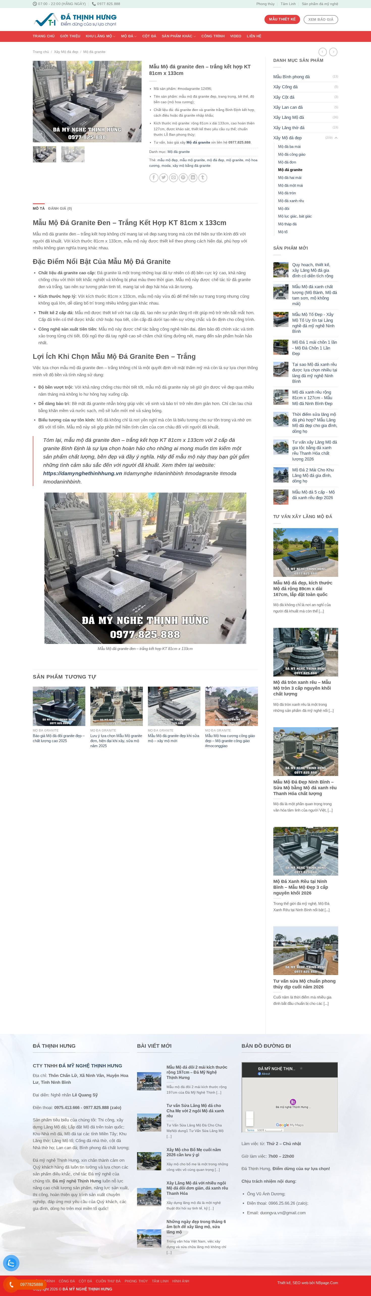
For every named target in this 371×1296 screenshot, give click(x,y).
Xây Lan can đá (288, 107)
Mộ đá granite (94, 52)
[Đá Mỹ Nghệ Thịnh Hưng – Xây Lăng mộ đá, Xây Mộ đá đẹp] (75, 20)
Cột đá (149, 36)
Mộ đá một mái (290, 185)
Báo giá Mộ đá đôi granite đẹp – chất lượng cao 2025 (59, 738)
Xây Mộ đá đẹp (66, 52)
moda (166, 166)
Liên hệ (254, 36)
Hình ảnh (180, 1281)
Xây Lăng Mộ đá (288, 117)
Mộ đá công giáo (291, 154)
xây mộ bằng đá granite (191, 166)
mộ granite (234, 160)
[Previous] (41, 101)
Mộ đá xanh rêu (291, 201)
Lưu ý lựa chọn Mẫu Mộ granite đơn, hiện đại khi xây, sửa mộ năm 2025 (116, 741)
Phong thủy (265, 4)
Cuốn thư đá (108, 1281)
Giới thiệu (70, 36)
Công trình (213, 36)
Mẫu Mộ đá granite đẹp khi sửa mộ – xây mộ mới (173, 738)
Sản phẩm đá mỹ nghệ (320, 4)
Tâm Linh (288, 4)
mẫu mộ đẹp (167, 160)
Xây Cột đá (283, 97)
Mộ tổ (282, 232)
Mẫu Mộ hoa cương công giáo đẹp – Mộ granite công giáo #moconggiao (230, 741)
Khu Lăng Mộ (99, 36)
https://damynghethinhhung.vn (82, 473)
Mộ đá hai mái (289, 177)
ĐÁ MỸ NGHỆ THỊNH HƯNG (90, 1065)
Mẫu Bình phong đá (291, 76)
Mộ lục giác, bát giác (295, 216)
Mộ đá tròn (287, 193)
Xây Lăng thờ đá (288, 127)
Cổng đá (67, 1281)
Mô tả (39, 208)
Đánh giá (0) (60, 208)
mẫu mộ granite (192, 160)
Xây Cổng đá (285, 87)
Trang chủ (44, 36)
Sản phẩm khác (177, 36)
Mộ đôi (283, 208)
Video (235, 36)
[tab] (39, 208)
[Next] (133, 101)
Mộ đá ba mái (289, 146)
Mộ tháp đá (287, 224)
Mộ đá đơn (287, 162)
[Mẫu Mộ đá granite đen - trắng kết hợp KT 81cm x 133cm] (145, 568)
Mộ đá (127, 36)
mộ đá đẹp (215, 160)
